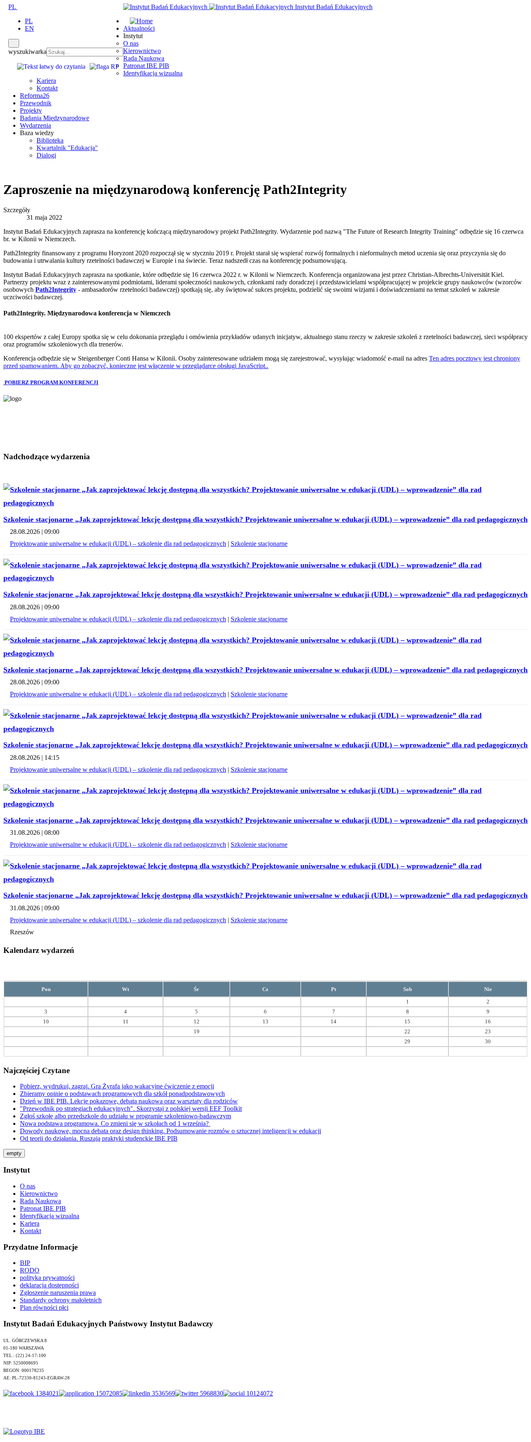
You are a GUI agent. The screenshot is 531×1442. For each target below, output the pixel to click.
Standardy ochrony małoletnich (61, 1300)
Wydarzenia (35, 125)
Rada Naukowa (143, 58)
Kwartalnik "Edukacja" (67, 147)
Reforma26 (34, 95)
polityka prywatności (47, 1277)
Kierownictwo (142, 50)
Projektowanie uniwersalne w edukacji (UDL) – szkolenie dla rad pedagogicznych (118, 543)
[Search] (13, 43)
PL (12, 6)
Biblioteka (50, 140)
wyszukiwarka (27, 51)
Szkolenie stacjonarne (259, 543)
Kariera (46, 80)
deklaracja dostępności (49, 1285)
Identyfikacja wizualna (153, 73)
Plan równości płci (44, 1307)
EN (29, 28)
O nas (131, 43)
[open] (5, 6)
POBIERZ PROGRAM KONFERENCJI (51, 382)
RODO (29, 1270)
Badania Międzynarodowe (54, 117)
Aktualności (139, 28)
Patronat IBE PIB (146, 65)
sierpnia (259, 971)
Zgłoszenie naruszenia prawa (58, 1292)
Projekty (31, 110)
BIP (25, 1262)
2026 (279, 971)
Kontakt (47, 88)
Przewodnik (35, 103)
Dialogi (46, 155)
